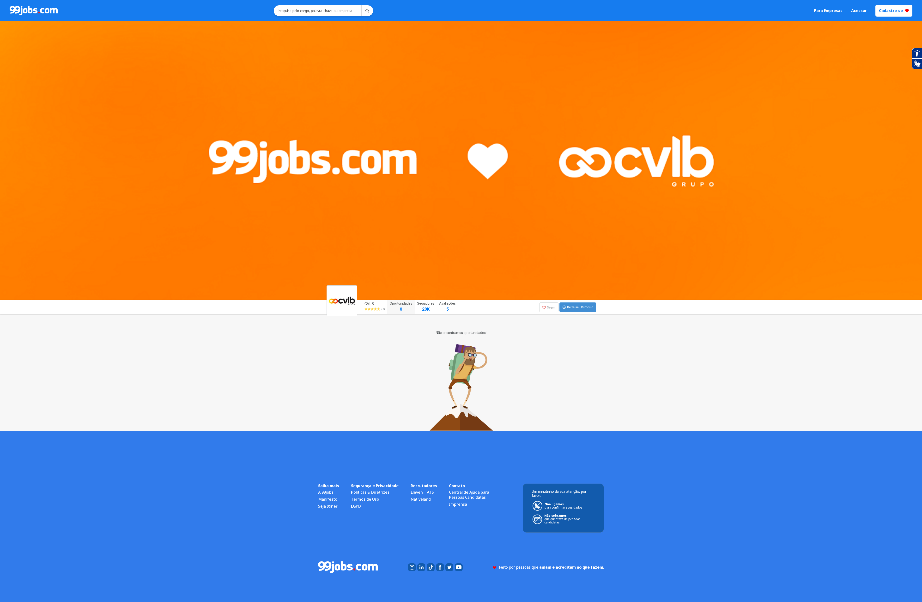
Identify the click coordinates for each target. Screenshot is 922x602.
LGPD (356, 506)
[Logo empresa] (351, 307)
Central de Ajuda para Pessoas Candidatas (469, 495)
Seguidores (425, 306)
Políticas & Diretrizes (370, 492)
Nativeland (421, 499)
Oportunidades (401, 306)
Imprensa (458, 504)
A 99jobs (326, 492)
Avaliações (447, 306)
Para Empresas (828, 10)
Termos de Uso (365, 499)
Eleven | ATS (422, 492)
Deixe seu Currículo (580, 307)
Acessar (859, 10)
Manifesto (327, 499)
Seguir (551, 307)
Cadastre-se (891, 10)
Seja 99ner (328, 506)
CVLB (369, 303)
